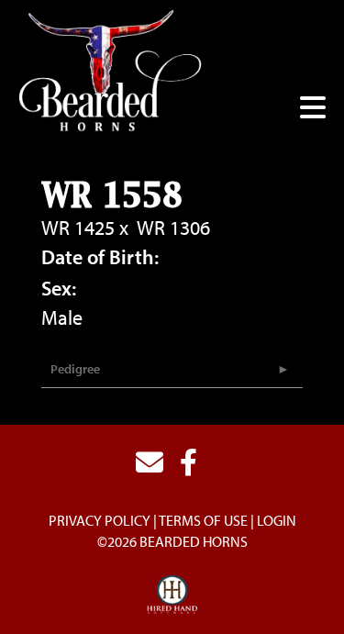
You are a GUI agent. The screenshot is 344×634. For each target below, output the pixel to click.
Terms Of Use (203, 520)
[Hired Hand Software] (172, 595)
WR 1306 (173, 227)
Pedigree (75, 369)
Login (276, 520)
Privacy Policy (99, 520)
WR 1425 (78, 227)
